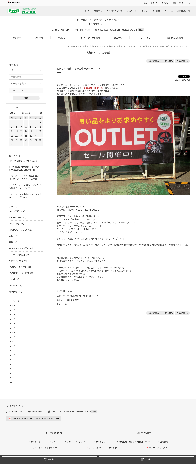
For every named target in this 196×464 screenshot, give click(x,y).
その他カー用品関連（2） (20, 266)
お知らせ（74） (16, 285)
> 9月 (39, 113)
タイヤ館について (114, 10)
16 (12, 135)
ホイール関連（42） (18, 217)
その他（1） (14, 279)
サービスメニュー (145, 37)
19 (26, 135)
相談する (51, 459)
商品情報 (118, 37)
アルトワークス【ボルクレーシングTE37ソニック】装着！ (25, 196)
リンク (55, 441)
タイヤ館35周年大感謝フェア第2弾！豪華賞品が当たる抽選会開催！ (25, 168)
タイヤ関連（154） (17, 211)
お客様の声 (182, 10)
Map (141, 30)
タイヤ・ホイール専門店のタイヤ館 (72, 46)
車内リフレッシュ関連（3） (21, 248)
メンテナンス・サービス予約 (155, 3)
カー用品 (169, 10)
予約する (148, 459)
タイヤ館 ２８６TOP (131, 46)
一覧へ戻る (168, 61)
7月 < (12, 113)
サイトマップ (37, 441)
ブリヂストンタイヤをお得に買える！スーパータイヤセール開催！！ (25, 177)
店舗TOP (17, 37)
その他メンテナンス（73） (21, 229)
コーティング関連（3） (19, 254)
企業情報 (164, 441)
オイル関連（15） (17, 223)
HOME (86, 10)
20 (31, 135)
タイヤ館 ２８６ (98, 24)
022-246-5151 (63, 30)
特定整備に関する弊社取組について (135, 441)
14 (35, 130)
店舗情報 (39, 37)
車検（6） (13, 242)
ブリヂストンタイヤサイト (43, 447)
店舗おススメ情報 (175, 37)
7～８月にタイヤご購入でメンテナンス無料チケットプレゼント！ (25, 187)
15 (40, 130)
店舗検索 (98, 10)
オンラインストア (180, 3)
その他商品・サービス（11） (22, 273)
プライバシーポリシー (77, 441)
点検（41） (14, 235)
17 (16, 135)
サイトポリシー (103, 441)
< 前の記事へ (153, 61)
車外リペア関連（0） (18, 260)
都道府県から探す (96, 46)
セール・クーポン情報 (90, 37)
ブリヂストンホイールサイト (102, 447)
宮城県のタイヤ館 (113, 46)
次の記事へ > (182, 61)
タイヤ (144, 10)
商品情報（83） (16, 291)
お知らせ (62, 37)
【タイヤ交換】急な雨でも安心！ (24, 160)
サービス (156, 10)
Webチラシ (132, 10)
